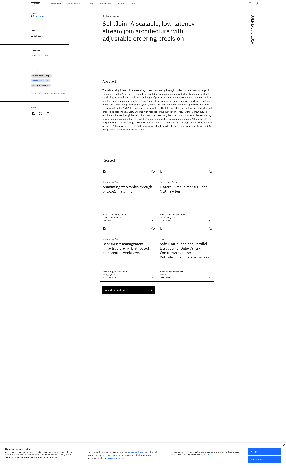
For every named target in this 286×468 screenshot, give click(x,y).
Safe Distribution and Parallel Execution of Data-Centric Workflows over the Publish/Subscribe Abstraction (184, 250)
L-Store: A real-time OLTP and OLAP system (184, 188)
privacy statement (115, 458)
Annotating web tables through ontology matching (127, 188)
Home (34, 13)
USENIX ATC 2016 (252, 29)
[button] (284, 445)
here (207, 454)
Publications (39, 16)
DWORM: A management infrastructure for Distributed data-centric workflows (126, 248)
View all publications (115, 290)
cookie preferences (137, 452)
